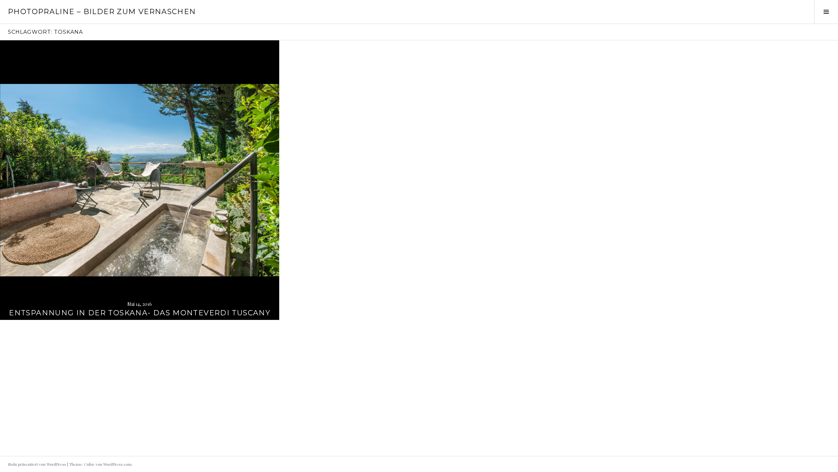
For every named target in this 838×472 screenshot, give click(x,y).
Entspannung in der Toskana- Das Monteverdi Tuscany (139, 312)
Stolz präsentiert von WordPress (37, 464)
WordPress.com (117, 464)
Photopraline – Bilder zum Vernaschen (102, 11)
